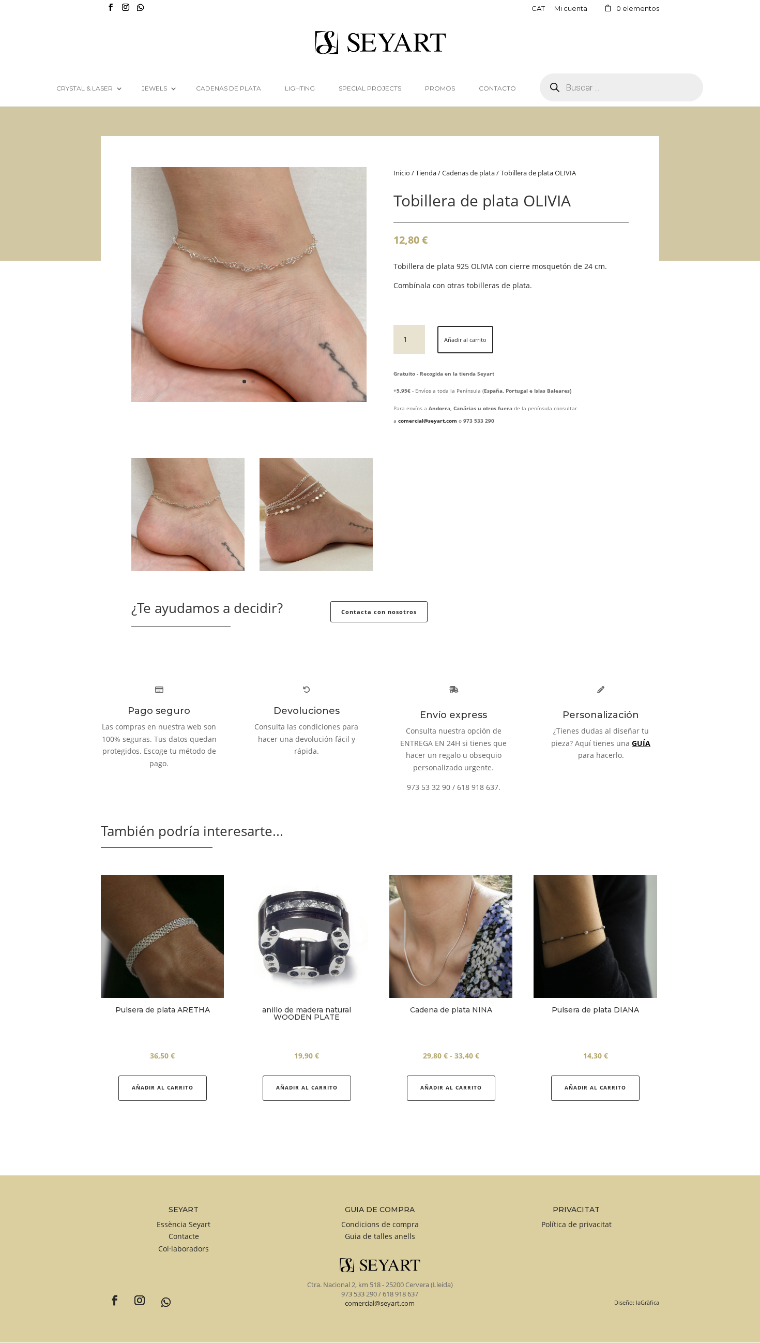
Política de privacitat (576, 1224)
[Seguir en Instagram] (135, 1297)
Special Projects (370, 88)
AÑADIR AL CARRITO (162, 1087)
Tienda (426, 172)
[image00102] (316, 568)
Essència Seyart (183, 1224)
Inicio (401, 172)
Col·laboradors (183, 1249)
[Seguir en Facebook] (111, 1297)
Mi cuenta (570, 8)
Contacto (497, 88)
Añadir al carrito (465, 340)
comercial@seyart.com (380, 1303)
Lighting (300, 88)
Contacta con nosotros (379, 612)
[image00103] (249, 399)
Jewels (154, 88)
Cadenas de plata (228, 88)
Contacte (184, 1236)
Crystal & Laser (84, 88)
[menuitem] (538, 11)
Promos (440, 88)
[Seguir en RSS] (160, 1297)
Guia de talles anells (380, 1236)
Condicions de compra (380, 1224)
